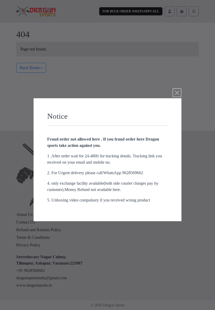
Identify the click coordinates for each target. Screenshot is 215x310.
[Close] (177, 92)
